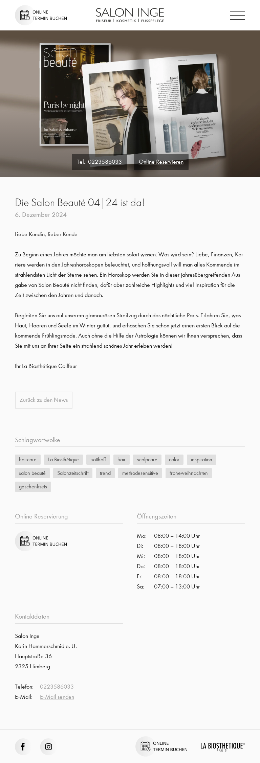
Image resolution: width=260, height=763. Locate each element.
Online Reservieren (161, 161)
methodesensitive (140, 473)
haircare (28, 459)
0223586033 (105, 161)
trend (105, 473)
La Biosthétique (63, 459)
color (174, 459)
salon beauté (32, 473)
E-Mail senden (57, 696)
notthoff (98, 459)
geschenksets (33, 486)
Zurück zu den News (44, 399)
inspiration (201, 459)
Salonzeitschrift (72, 473)
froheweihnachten (189, 473)
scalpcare (147, 459)
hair (121, 459)
